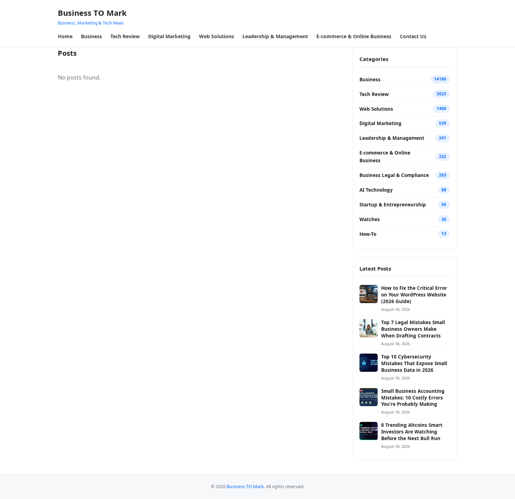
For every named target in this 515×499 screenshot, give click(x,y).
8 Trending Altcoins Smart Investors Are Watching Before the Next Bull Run (411, 432)
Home (65, 36)
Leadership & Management (275, 36)
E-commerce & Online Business (353, 36)
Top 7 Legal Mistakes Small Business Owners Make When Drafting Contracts (413, 329)
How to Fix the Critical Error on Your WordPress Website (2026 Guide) (414, 295)
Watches (369, 219)
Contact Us (413, 36)
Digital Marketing (169, 36)
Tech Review (125, 36)
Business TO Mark (92, 12)
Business (91, 36)
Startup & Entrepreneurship (392, 204)
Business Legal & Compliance (394, 175)
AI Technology (376, 190)
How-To (367, 234)
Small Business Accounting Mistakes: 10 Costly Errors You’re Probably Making (413, 398)
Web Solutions (216, 36)
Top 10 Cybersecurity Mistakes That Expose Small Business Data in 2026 (414, 363)
